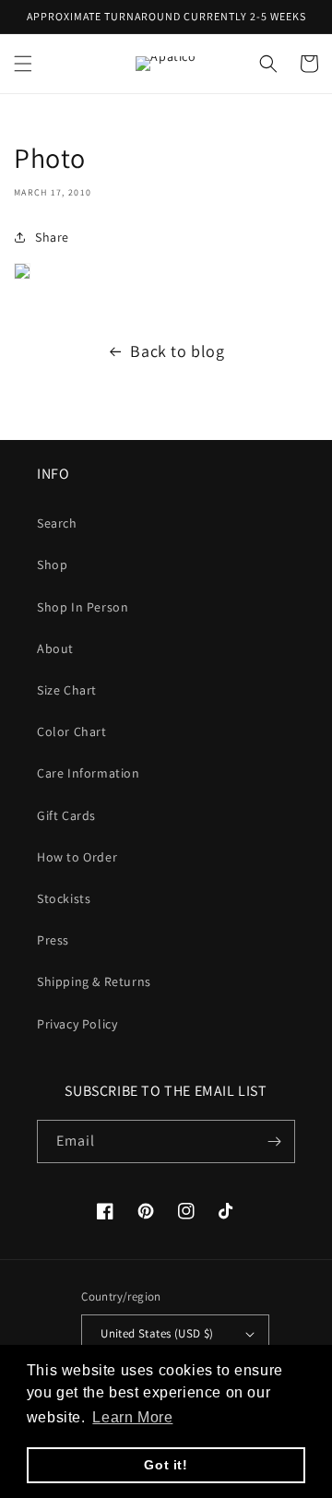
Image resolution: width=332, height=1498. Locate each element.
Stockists (63, 898)
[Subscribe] (274, 1141)
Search (57, 523)
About (55, 648)
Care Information (88, 773)
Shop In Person (82, 607)
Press (53, 940)
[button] (23, 63)
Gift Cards (66, 815)
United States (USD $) (157, 1333)
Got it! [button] (165, 1464)
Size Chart (67, 690)
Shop (52, 564)
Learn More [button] (132, 1417)
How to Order (77, 857)
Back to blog (177, 351)
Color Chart (72, 731)
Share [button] (52, 237)
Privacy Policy (77, 1024)
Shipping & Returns (94, 981)
